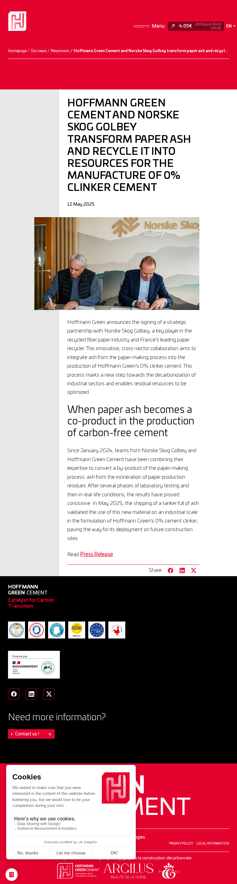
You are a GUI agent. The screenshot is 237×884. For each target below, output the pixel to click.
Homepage (17, 51)
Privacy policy (181, 843)
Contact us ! (27, 734)
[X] (49, 694)
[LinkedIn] (31, 694)
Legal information (212, 843)
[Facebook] (13, 694)
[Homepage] (17, 21)
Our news (39, 51)
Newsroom (60, 51)
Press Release (96, 554)
